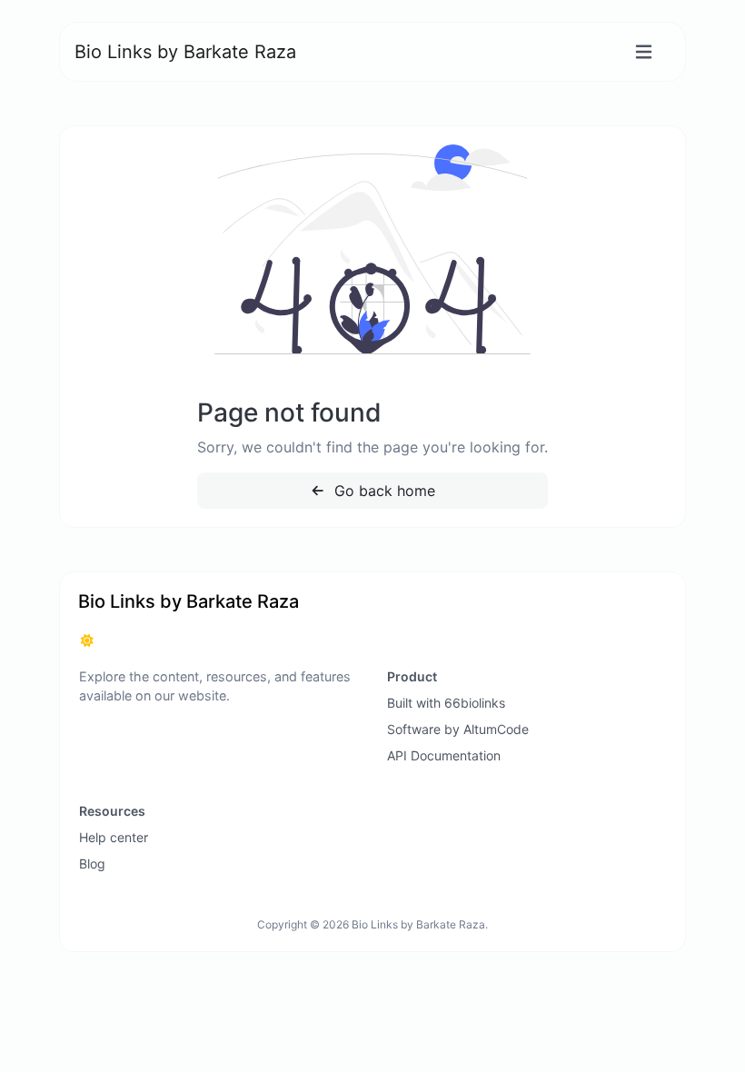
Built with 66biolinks (446, 702)
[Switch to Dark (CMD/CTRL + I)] (87, 640)
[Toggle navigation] (643, 52)
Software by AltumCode (458, 729)
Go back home (382, 490)
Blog (92, 863)
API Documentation (444, 755)
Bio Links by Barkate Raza (185, 52)
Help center (113, 837)
